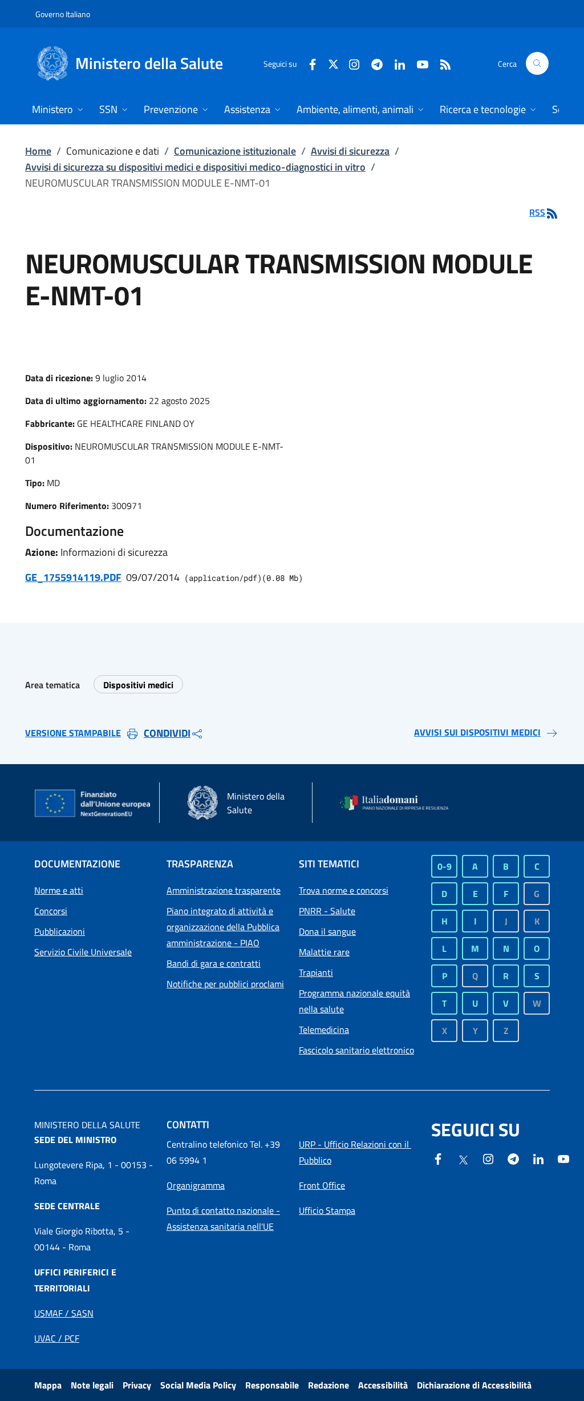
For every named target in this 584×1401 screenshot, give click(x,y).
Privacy (137, 1385)
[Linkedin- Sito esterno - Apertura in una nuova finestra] (538, 1158)
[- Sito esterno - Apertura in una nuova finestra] (563, 1158)
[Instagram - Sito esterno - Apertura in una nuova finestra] (349, 63)
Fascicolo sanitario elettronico (356, 1050)
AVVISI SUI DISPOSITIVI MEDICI (477, 732)
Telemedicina (324, 1029)
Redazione (328, 1385)
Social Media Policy (198, 1385)
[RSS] (440, 63)
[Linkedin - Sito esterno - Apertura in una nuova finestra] (395, 63)
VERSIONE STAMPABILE (73, 733)
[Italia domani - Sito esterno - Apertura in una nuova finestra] (399, 803)
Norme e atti (58, 890)
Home (38, 151)
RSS (537, 212)
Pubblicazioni (59, 931)
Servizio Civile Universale (83, 952)
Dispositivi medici (138, 685)
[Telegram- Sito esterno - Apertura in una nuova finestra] (372, 63)
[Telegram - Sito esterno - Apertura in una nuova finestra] (513, 1158)
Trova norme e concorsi (343, 890)
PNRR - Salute (327, 911)
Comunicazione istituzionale (235, 151)
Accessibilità (383, 1385)
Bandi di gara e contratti (214, 963)
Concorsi (50, 911)
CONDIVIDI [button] (167, 733)
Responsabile (272, 1385)
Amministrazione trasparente (224, 890)
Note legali (92, 1385)
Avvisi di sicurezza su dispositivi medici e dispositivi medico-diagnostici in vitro (195, 167)
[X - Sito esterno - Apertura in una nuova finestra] (333, 63)
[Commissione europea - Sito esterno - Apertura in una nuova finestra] (93, 804)
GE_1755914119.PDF (73, 577)
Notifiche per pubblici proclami (225, 984)
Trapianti (316, 972)
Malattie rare (324, 952)
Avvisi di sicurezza (350, 151)
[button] (537, 63)
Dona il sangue (327, 931)
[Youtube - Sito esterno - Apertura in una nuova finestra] (418, 63)
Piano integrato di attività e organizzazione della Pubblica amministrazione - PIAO (223, 927)
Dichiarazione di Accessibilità (474, 1385)
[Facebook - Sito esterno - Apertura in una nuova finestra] (308, 63)
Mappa (48, 1385)
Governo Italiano (62, 14)
